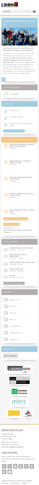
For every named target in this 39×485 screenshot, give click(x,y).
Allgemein (13, 300)
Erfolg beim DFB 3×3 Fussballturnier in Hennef (21, 125)
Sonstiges (13, 339)
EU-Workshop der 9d (16, 117)
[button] (4, 466)
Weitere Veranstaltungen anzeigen (15, 219)
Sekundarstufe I (14, 326)
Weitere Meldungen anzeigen (14, 131)
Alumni (12, 306)
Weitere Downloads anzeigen (14, 283)
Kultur (11, 313)
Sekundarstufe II (15, 333)
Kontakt (24, 483)
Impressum (5, 483)
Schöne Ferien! (14, 110)
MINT (11, 319)
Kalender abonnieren (11, 224)
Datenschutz (15, 483)
